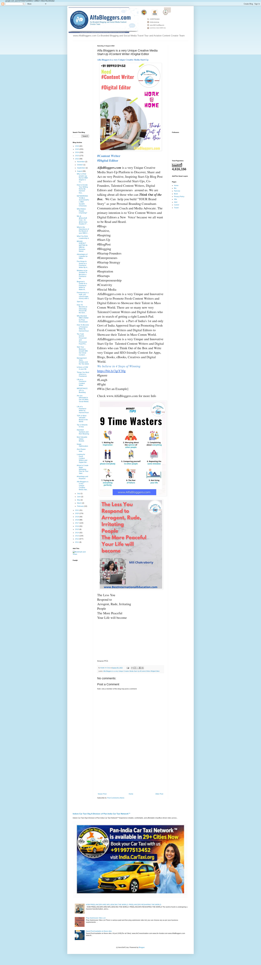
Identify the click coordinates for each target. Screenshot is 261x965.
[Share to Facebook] (140, 668)
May (79, 500)
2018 (77, 520)
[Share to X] (137, 668)
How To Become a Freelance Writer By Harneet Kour (83, 328)
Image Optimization (82, 445)
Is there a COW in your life (82, 368)
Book (176, 194)
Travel (176, 208)
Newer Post (102, 794)
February (80, 506)
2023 (77, 156)
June (79, 497)
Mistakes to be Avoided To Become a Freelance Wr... (82, 274)
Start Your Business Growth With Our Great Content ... (82, 351)
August (80, 171)
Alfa (175, 199)
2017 (77, 523)
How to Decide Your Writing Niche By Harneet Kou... (82, 189)
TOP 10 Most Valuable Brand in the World (82, 419)
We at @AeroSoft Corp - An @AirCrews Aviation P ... (82, 220)
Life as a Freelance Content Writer (81, 382)
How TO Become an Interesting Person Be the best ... (82, 309)
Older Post (159, 794)
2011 (77, 542)
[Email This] (132, 668)
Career (176, 205)
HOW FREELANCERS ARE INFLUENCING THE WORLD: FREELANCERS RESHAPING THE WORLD (123, 905)
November (81, 162)
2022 (77, 159)
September (81, 168)
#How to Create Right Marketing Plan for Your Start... (82, 469)
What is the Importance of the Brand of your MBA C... (83, 230)
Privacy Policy (179, 196)
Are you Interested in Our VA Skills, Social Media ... (83, 400)
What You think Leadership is (83, 237)
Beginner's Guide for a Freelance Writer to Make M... (82, 285)
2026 (77, 146)
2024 (77, 152)
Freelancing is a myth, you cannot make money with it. (83, 295)
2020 (77, 513)
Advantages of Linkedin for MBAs (82, 256)
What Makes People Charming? (82, 211)
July (78, 493)
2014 (77, 533)
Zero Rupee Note (81, 450)
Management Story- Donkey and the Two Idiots (83, 361)
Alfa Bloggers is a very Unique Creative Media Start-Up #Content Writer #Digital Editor (131, 671)
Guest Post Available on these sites (99, 931)
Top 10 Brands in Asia (82, 426)
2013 (77, 536)
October (80, 165)
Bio (175, 188)
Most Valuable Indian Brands (82, 439)
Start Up (80, 302)
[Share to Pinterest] (142, 668)
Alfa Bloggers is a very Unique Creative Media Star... (82, 486)
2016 (77, 526)
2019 (77, 517)
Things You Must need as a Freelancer (83, 374)
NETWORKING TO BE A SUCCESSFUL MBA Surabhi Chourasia (83, 201)
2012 (77, 539)
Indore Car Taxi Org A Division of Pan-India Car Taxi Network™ (101, 814)
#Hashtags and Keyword (82, 477)
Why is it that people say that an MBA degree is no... (82, 178)
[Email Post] (128, 668)
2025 (77, 149)
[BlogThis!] (134, 668)
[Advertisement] (130, 770)
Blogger (142, 947)
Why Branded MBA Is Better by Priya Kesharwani (83, 319)
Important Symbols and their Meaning (83, 432)
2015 (77, 529)
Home (131, 794)
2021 (77, 510)
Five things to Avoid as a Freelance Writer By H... (82, 264)
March (79, 503)
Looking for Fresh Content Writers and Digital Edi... (82, 458)
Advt (175, 202)
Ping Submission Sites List (95, 918)
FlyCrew (177, 191)
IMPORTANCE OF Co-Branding (82, 390)
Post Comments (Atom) (115, 798)
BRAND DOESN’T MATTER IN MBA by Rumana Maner (82, 246)
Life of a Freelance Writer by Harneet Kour (83, 409)
